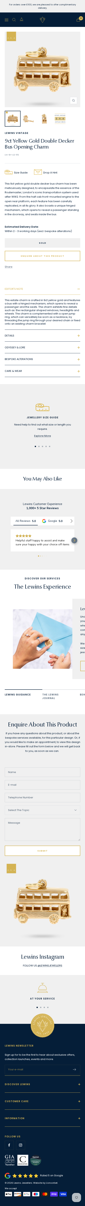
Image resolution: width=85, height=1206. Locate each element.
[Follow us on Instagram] (20, 1153)
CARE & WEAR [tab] (13, 371)
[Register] (74, 1077)
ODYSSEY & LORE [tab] (15, 347)
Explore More (42, 436)
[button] (11, 544)
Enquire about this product (42, 256)
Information (15, 1126)
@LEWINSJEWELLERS (50, 973)
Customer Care (17, 1109)
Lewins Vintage (16, 133)
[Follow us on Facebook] (9, 1153)
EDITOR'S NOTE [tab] (14, 289)
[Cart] (78, 20)
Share (8, 267)
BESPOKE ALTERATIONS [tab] (19, 359)
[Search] (14, 20)
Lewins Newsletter (19, 1053)
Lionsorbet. (52, 1190)
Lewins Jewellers (23, 1190)
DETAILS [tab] (9, 335)
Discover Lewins (17, 1092)
